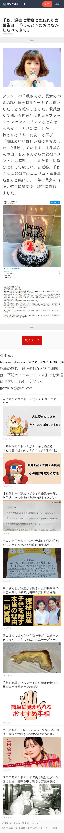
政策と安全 (26, 828)
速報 (57, 4)
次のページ (32, 340)
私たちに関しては (11, 828)
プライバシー (45, 828)
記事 (47, 4)
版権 (55, 828)
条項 (35, 828)
